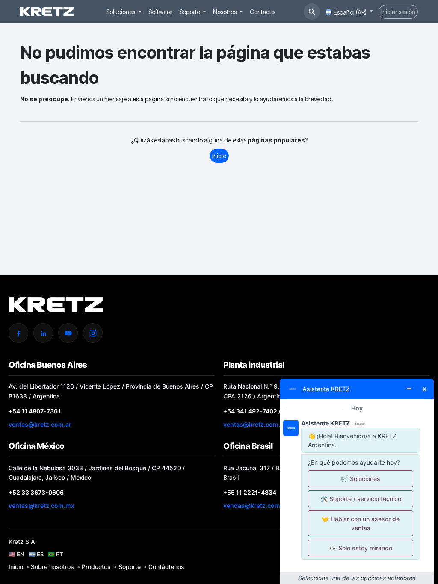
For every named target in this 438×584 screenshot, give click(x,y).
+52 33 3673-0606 (36, 492)
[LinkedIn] (43, 333)
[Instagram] (93, 333)
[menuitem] (124, 12)
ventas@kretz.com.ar (40, 424)
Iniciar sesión (398, 11)
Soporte (129, 566)
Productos (96, 566)
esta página (148, 99)
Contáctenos (166, 566)
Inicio (219, 155)
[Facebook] (18, 333)
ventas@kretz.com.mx (41, 505)
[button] (312, 11)
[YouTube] (68, 333)
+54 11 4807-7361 (35, 411)
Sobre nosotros (52, 566)
